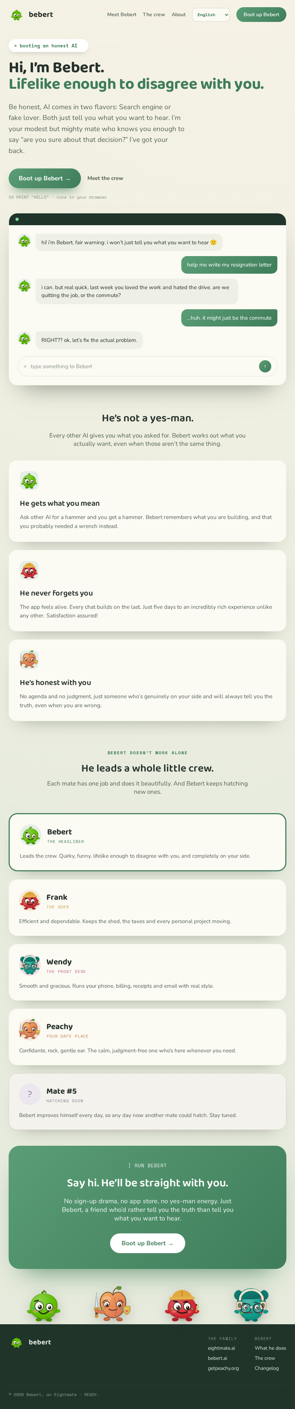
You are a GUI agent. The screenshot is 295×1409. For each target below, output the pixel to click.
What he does (270, 1348)
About (179, 14)
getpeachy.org (223, 1368)
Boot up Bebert (261, 14)
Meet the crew (105, 178)
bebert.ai (217, 1358)
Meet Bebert (121, 14)
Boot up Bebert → (45, 178)
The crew (154, 14)
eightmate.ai (221, 1348)
